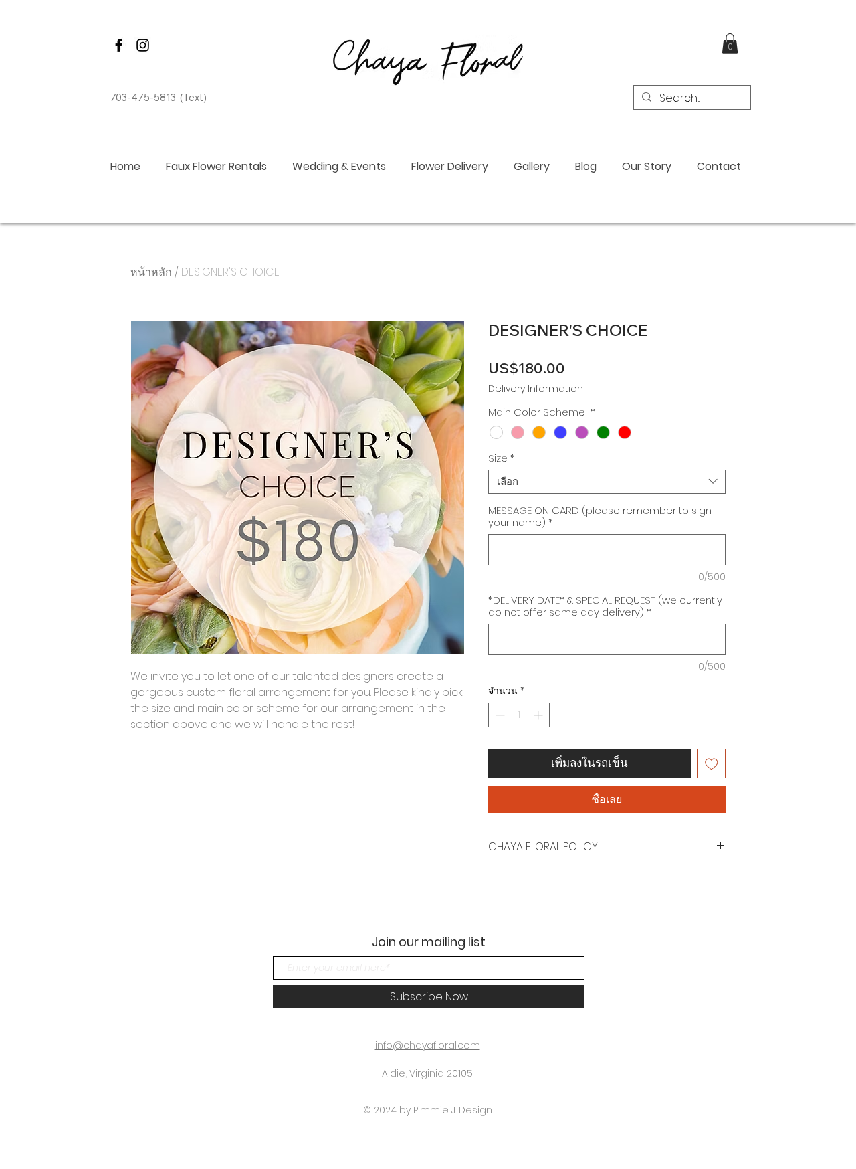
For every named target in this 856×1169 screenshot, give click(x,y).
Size (501, 458)
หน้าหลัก (151, 272)
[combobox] (607, 482)
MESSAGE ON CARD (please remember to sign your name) (600, 517)
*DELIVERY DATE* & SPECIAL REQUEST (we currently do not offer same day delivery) (605, 606)
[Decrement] (498, 715)
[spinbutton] (519, 715)
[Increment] (539, 715)
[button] (730, 43)
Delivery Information (535, 389)
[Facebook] (118, 45)
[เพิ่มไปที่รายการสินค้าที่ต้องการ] (711, 763)
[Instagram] (142, 45)
